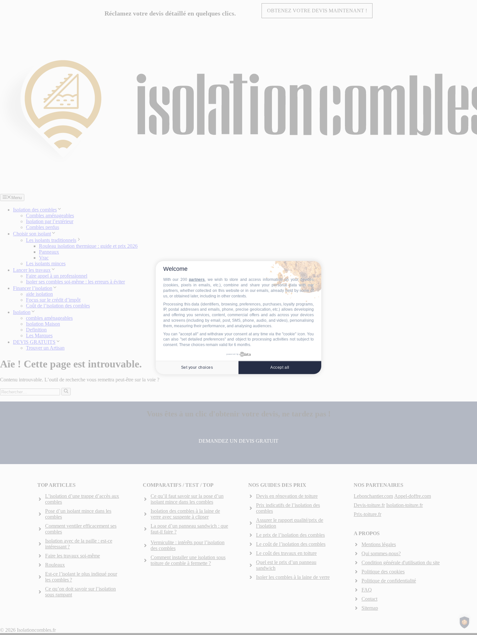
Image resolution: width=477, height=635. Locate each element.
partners (197, 279)
